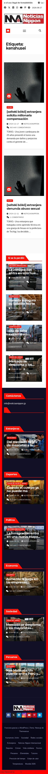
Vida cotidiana (28, 748)
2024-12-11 (14, 214)
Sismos (39, 748)
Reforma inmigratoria (17, 265)
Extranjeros (11, 743)
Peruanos (11, 666)
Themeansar (24, 731)
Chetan (17, 772)
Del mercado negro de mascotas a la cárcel (22, 445)
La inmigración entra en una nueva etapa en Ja (24, 273)
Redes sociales (37, 738)
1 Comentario (17, 217)
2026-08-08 (14, 496)
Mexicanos (11, 437)
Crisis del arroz (15, 357)
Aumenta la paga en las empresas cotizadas (22, 582)
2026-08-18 (14, 678)
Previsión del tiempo (17, 759)
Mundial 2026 (30, 764)
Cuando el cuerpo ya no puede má (23, 489)
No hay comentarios (20, 127)
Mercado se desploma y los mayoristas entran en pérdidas (24, 628)
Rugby (24, 483)
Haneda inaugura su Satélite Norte (22, 302)
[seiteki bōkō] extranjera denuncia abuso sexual (24, 206)
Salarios (10, 575)
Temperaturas (14, 326)
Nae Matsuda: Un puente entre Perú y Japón (23, 673)
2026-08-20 (14, 450)
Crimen (18, 748)
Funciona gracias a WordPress (17, 728)
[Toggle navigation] (24, 31)
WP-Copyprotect (28, 772)
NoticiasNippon (31, 124)
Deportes (9, 748)
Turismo (34, 753)
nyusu (9, 107)
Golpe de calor (13, 483)
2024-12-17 (14, 124)
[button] (40, 30)
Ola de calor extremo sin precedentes (19, 334)
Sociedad (24, 738)
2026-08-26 (16, 278)
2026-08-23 (14, 587)
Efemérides (24, 753)
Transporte (14, 296)
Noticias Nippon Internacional (29, 743)
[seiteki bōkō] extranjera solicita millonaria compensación (24, 115)
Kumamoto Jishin (12, 738)
